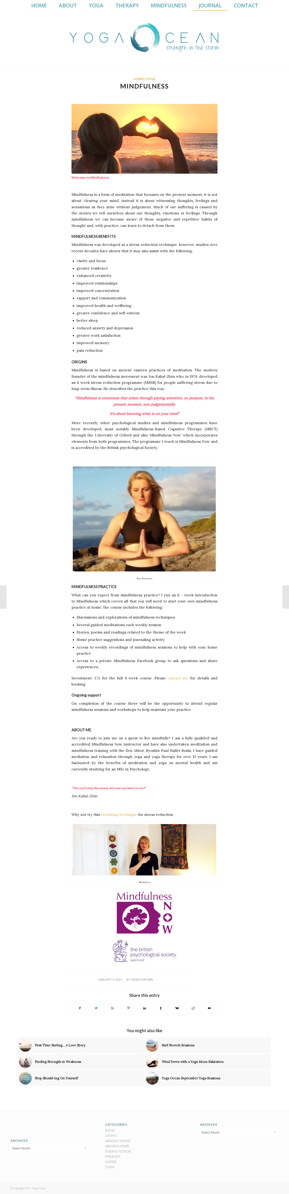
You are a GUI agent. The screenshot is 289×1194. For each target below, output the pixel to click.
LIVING (139, 79)
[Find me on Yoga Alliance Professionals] (50, 1125)
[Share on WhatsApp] (112, 1008)
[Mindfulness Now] (144, 138)
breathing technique (119, 814)
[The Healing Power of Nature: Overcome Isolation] (3, 597)
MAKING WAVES (117, 1141)
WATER (110, 1162)
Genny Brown (142, 979)
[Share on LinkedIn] (145, 1008)
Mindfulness (144, 86)
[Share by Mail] (209, 1008)
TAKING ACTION (118, 1151)
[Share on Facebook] (80, 1008)
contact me (178, 678)
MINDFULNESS (117, 1146)
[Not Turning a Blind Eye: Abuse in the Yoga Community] (285, 597)
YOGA (150, 79)
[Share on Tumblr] (161, 1008)
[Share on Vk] (177, 1008)
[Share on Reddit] (193, 1008)
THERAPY (112, 1156)
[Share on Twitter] (96, 1008)
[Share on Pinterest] (128, 1008)
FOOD (109, 1131)
